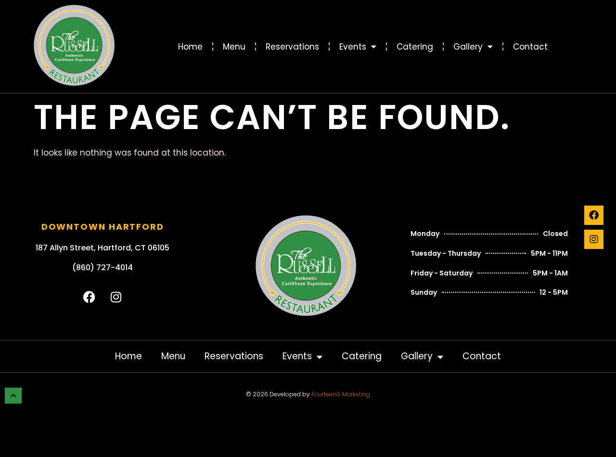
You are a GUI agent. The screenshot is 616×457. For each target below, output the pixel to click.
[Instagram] (593, 239)
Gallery (468, 46)
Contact (530, 46)
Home (190, 46)
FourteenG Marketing (340, 394)
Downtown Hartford (102, 227)
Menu (234, 46)
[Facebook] (593, 215)
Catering (415, 46)
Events (352, 46)
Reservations (292, 46)
